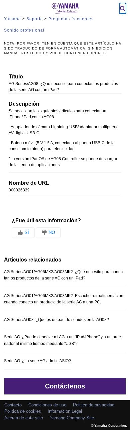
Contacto (13, 404)
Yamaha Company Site (72, 417)
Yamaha (12, 19)
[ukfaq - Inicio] (65, 8)
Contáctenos (65, 386)
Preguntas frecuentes (71, 19)
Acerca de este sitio (23, 417)
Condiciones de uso (47, 404)
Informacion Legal (65, 411)
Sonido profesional (24, 30)
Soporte (34, 19)
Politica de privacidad (93, 404)
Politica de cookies (22, 411)
